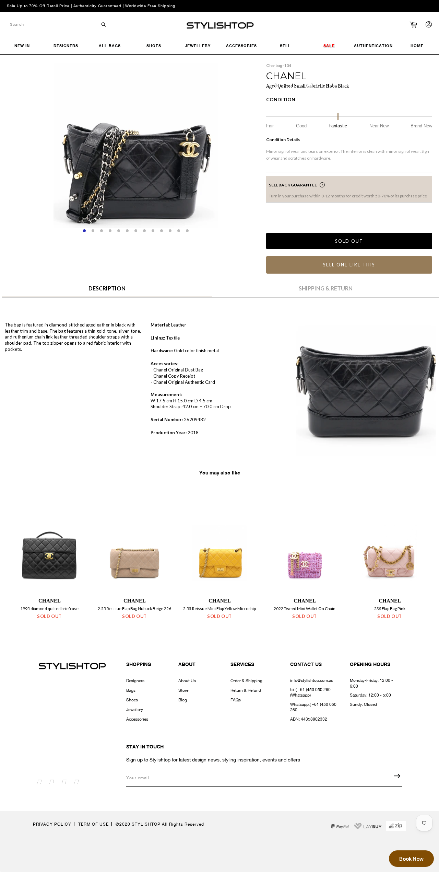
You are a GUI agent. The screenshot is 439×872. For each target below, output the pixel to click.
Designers (135, 680)
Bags (130, 690)
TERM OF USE (93, 824)
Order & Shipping (246, 680)
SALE (329, 45)
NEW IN (22, 45)
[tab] (107, 291)
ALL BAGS (110, 45)
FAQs (235, 700)
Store (183, 690)
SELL (285, 45)
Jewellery (134, 709)
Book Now (411, 859)
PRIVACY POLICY (52, 824)
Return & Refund (245, 690)
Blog (182, 700)
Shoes (132, 700)
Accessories (137, 719)
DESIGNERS (66, 45)
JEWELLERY (198, 45)
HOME (417, 45)
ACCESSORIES (241, 45)
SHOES (153, 45)
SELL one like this (349, 264)
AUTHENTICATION (373, 45)
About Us (187, 680)
